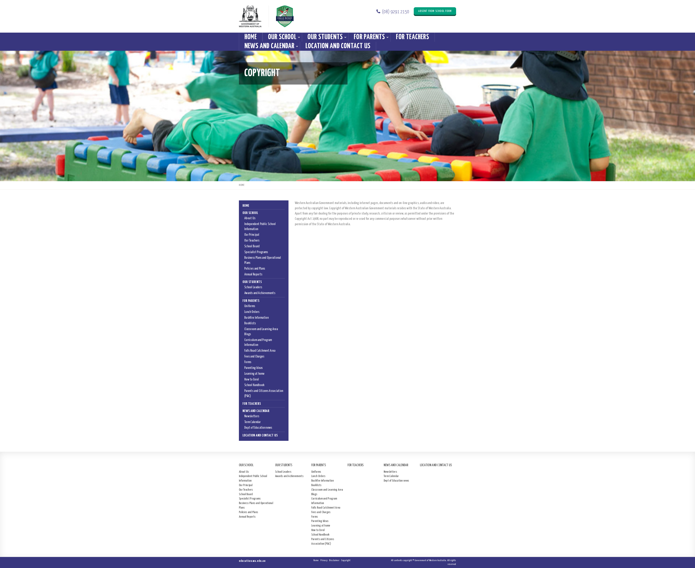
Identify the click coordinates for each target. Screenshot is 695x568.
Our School (282, 37)
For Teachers (412, 37)
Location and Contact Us (338, 46)
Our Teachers (252, 240)
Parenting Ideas (253, 368)
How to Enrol (251, 379)
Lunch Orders (252, 312)
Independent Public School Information (260, 226)
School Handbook (254, 385)
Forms (247, 362)
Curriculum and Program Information (258, 342)
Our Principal (251, 234)
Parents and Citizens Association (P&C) (263, 393)
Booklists (250, 323)
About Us (249, 218)
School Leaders (253, 287)
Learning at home (254, 373)
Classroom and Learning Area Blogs (261, 332)
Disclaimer (334, 560)
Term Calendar (252, 422)
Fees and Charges (254, 356)
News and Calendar (269, 46)
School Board (252, 246)
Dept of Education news (258, 427)
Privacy (324, 560)
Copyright (345, 560)
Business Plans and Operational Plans (262, 260)
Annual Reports (253, 274)
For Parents (369, 37)
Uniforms (249, 306)
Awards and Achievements (259, 293)
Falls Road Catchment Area (259, 350)
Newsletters (251, 416)
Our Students (325, 37)
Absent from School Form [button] (435, 11)
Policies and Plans (254, 268)
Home (251, 37)
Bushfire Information (256, 317)
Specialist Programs (256, 252)
